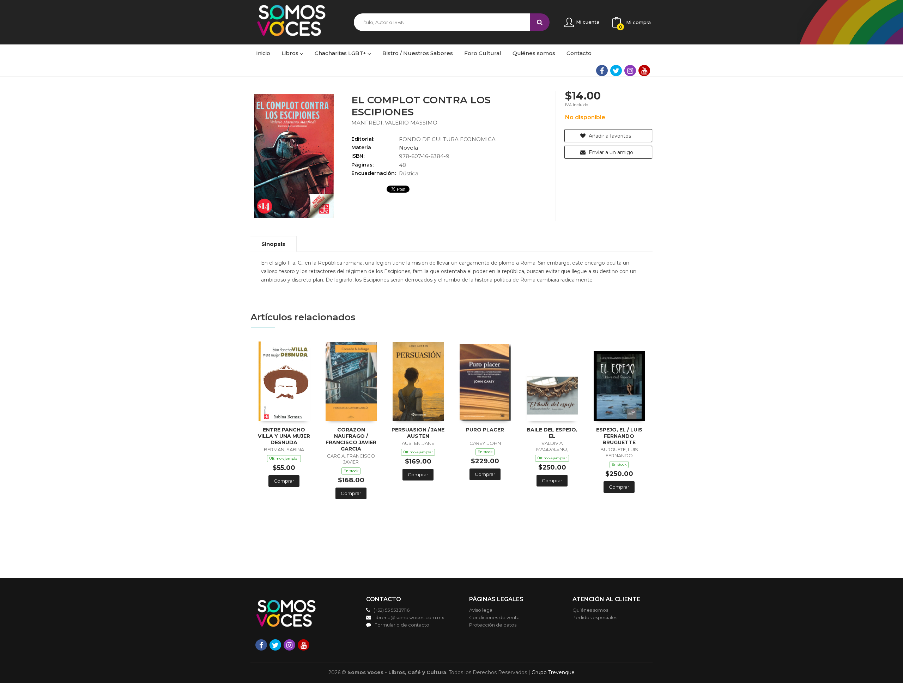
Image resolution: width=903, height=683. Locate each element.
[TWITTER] (616, 70)
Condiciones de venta (494, 617)
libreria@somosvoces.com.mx (409, 617)
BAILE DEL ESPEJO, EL (552, 433)
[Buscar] (540, 22)
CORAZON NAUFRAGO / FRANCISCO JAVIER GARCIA (351, 439)
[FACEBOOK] (602, 70)
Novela (408, 147)
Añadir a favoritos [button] (609, 136)
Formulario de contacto (402, 625)
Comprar (284, 481)
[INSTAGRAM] (630, 70)
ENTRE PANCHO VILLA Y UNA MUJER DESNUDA (284, 436)
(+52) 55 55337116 (392, 610)
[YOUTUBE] (644, 70)
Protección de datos (492, 625)
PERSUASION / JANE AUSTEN (418, 433)
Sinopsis (273, 244)
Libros (290, 53)
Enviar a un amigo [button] (610, 152)
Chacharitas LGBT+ (341, 53)
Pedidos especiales (594, 617)
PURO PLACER (485, 430)
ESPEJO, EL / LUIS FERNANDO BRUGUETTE (619, 436)
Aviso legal (481, 610)
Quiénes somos (590, 610)
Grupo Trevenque (553, 672)
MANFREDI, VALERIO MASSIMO (394, 122)
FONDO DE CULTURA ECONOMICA (447, 139)
